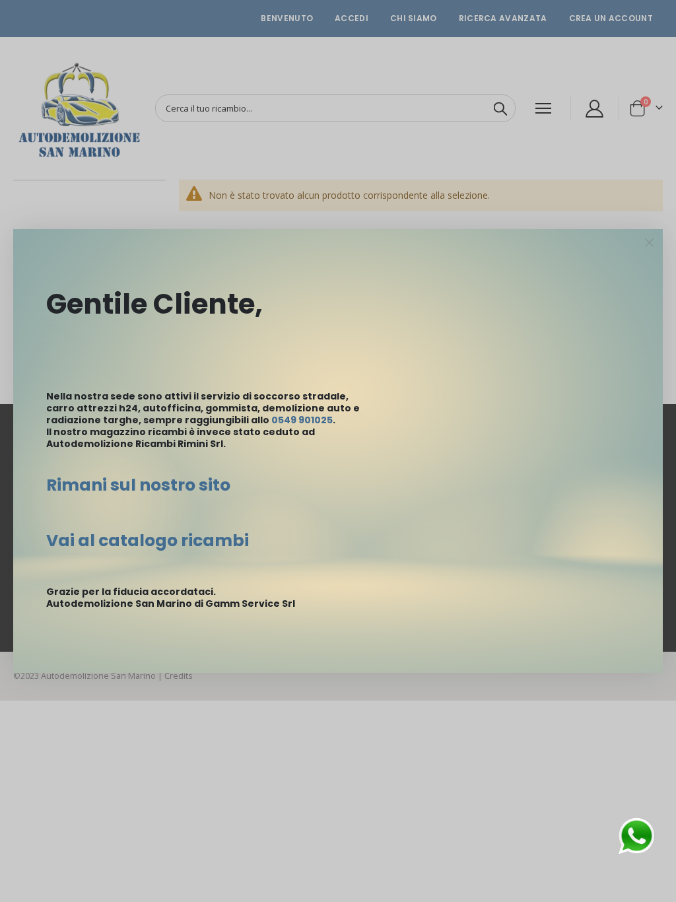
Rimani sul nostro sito (138, 485)
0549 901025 (302, 420)
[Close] (649, 243)
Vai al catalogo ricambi (147, 540)
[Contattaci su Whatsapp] (636, 835)
